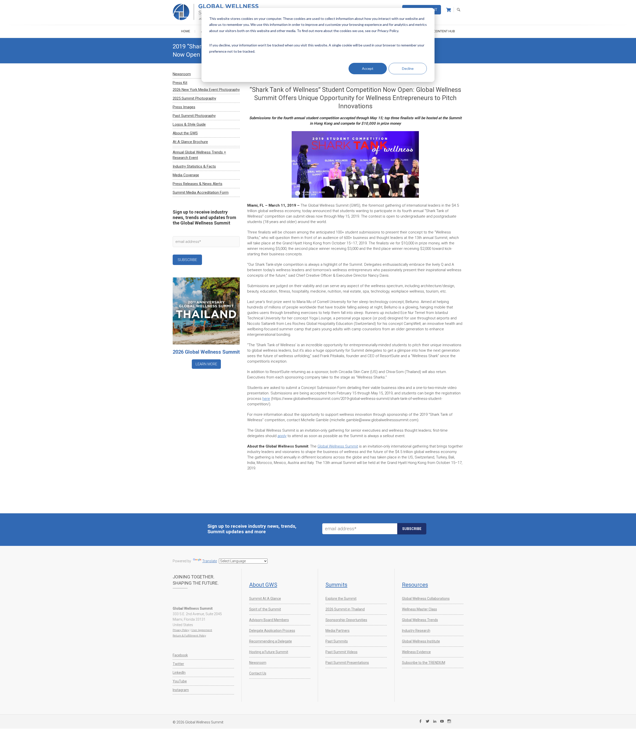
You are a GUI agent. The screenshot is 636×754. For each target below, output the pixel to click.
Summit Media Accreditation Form (201, 192)
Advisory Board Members (269, 620)
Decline (408, 68)
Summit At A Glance (265, 599)
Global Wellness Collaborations (426, 599)
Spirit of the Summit (265, 609)
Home (185, 31)
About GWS (263, 585)
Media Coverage (186, 175)
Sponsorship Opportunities (346, 620)
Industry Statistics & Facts (194, 166)
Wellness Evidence (416, 652)
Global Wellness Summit (338, 446)
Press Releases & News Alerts (197, 184)
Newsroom (182, 74)
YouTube (180, 681)
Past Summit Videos (341, 652)
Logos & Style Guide (189, 124)
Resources (415, 585)
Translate (209, 561)
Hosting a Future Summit (268, 652)
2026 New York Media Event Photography (206, 89)
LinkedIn (179, 673)
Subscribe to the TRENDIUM (423, 663)
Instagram (181, 690)
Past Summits (336, 641)
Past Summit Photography (194, 115)
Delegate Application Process (272, 631)
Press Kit (180, 82)
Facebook (180, 655)
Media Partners (337, 631)
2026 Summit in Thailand (345, 609)
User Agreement (201, 630)
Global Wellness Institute (421, 641)
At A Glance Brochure (190, 142)
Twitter (178, 664)
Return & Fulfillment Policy (189, 635)
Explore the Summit (341, 599)
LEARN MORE (206, 364)
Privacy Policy (181, 630)
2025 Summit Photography (194, 98)
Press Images (184, 107)
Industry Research (416, 631)
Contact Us (257, 673)
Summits (336, 585)
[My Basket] (448, 10)
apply (282, 436)
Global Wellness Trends (420, 620)
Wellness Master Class (419, 609)
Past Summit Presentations (347, 663)
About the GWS (185, 133)
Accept (367, 68)
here (266, 398)
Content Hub (444, 31)
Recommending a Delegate (270, 641)
